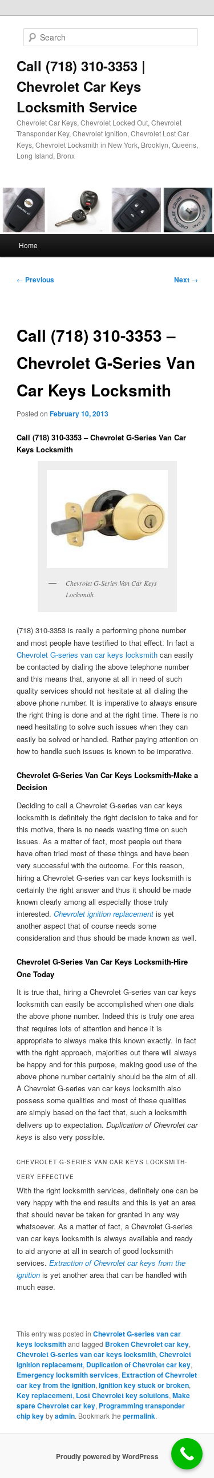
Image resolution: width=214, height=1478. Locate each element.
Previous (35, 279)
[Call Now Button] (187, 1453)
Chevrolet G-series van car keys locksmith (86, 1354)
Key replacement (44, 1395)
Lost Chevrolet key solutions (122, 1395)
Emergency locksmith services (67, 1375)
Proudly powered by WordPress (107, 1456)
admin (65, 1416)
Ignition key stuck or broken (144, 1385)
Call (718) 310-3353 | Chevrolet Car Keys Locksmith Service (81, 86)
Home (28, 245)
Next (186, 279)
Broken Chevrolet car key (147, 1344)
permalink (139, 1416)
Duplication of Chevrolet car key (138, 1364)
